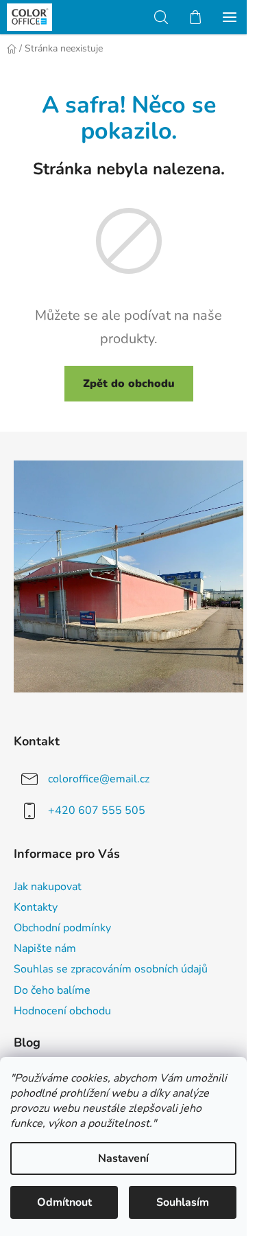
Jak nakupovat (48, 886)
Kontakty (36, 907)
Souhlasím (182, 1202)
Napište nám (45, 948)
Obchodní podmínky (62, 927)
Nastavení (123, 1158)
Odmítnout (64, 1202)
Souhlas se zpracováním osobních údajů (111, 969)
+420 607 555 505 (96, 810)
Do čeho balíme (52, 990)
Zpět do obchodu (129, 383)
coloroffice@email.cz (98, 778)
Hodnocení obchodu (62, 1010)
